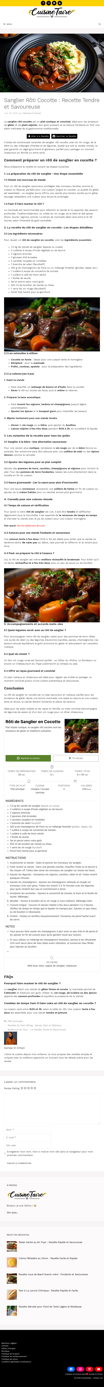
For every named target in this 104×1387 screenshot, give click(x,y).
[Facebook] (43, 3)
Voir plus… (13, 1212)
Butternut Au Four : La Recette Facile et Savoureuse (37, 1029)
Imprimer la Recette (65, 136)
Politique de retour (9, 1359)
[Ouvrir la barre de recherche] (99, 24)
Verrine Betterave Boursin (31, 525)
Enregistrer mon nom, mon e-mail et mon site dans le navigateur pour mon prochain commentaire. (50, 1153)
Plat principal (15, 1021)
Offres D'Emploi (8, 1348)
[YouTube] (60, 3)
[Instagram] (48, 3)
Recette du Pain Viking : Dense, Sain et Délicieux (34, 1025)
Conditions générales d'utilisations (16, 1362)
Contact (4, 1346)
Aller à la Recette (40, 136)
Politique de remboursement (14, 1356)
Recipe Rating (12, 1088)
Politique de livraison (10, 1354)
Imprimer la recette (30, 758)
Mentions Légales (9, 1343)
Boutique (5, 1351)
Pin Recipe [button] (77, 758)
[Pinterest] (54, 3)
